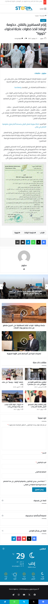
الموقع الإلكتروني (40, 471)
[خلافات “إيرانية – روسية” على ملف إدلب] (12, 374)
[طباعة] (17, 242)
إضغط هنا (17, 87)
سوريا (37, 15)
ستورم (41, 38)
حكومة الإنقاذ (29, 232)
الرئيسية (42, 15)
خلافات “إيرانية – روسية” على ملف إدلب (12, 383)
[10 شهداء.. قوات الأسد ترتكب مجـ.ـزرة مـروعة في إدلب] (12, 396)
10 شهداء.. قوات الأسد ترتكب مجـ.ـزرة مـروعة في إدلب (13, 405)
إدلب (41, 232)
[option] (24, 286)
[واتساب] (33, 242)
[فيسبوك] (44, 242)
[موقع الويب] (24, 269)
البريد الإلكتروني (41, 462)
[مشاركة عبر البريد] (23, 242)
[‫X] (38, 242)
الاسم (44, 453)
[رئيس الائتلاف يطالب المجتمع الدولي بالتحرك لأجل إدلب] (35, 396)
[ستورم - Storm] (24, 8)
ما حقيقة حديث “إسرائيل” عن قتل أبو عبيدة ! (29, 2)
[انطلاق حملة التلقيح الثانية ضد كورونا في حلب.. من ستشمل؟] (35, 374)
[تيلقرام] (28, 242)
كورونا (16, 232)
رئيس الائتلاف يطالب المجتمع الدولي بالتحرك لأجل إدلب (37, 405)
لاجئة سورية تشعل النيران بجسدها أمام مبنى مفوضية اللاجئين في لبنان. (24, 125)
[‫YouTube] (24, 538)
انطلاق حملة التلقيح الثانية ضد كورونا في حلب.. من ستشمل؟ (36, 383)
